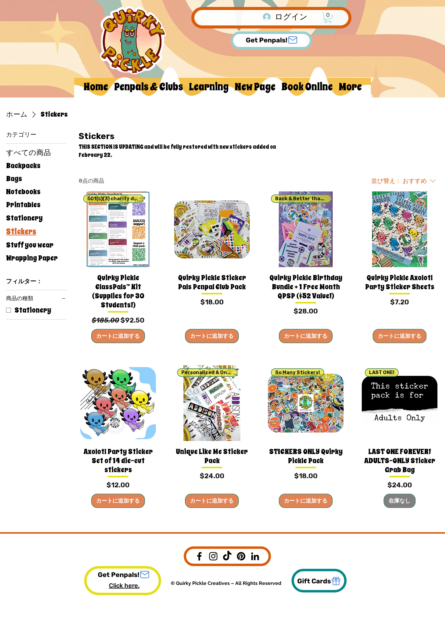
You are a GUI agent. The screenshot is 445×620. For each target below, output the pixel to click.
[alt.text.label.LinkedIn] (255, 556)
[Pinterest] (241, 556)
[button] (328, 17)
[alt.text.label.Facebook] (199, 556)
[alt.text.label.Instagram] (213, 556)
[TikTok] (227, 556)
